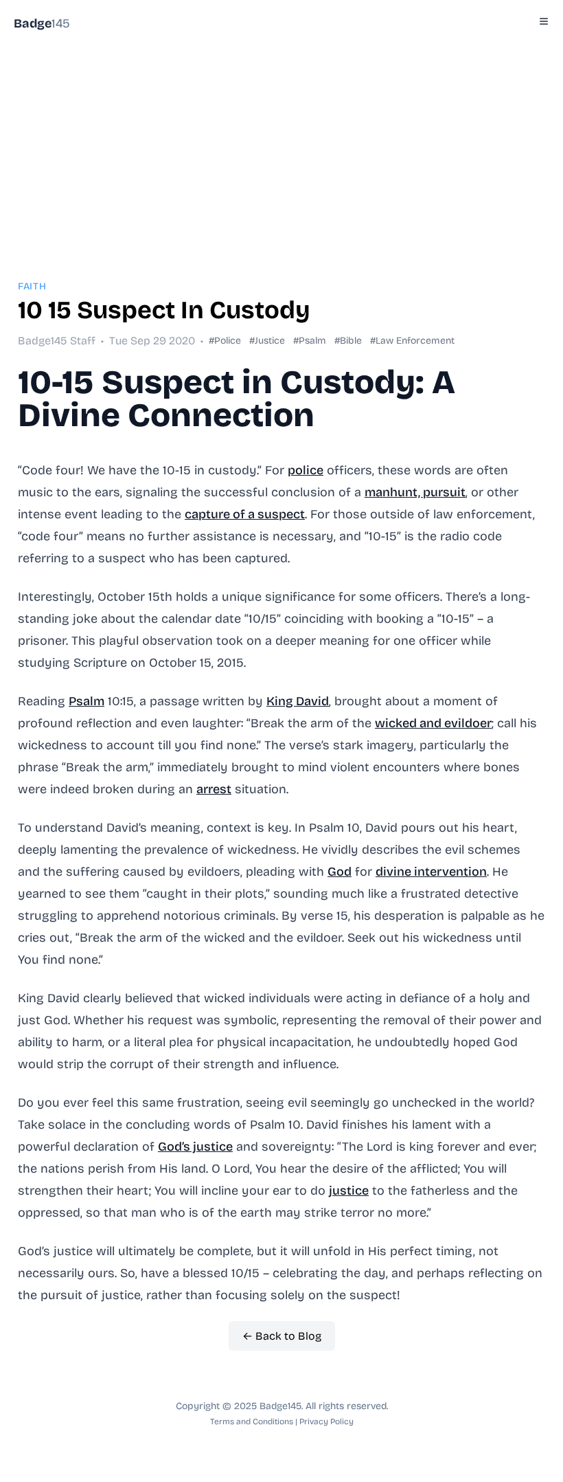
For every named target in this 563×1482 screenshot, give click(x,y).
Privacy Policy (326, 1421)
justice (349, 1190)
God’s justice (195, 1146)
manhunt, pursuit (415, 492)
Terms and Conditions (251, 1421)
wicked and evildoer (433, 723)
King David (297, 701)
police (305, 470)
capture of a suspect (245, 514)
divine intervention (431, 871)
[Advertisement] (281, 143)
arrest (213, 789)
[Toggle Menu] (543, 21)
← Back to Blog (281, 1335)
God (340, 871)
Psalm (86, 701)
